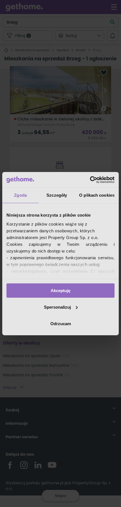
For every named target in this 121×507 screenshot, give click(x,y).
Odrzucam (60, 323)
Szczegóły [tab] (56, 195)
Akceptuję (60, 290)
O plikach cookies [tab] (97, 195)
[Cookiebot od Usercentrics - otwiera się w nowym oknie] (90, 179)
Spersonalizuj (57, 307)
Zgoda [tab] (20, 195)
